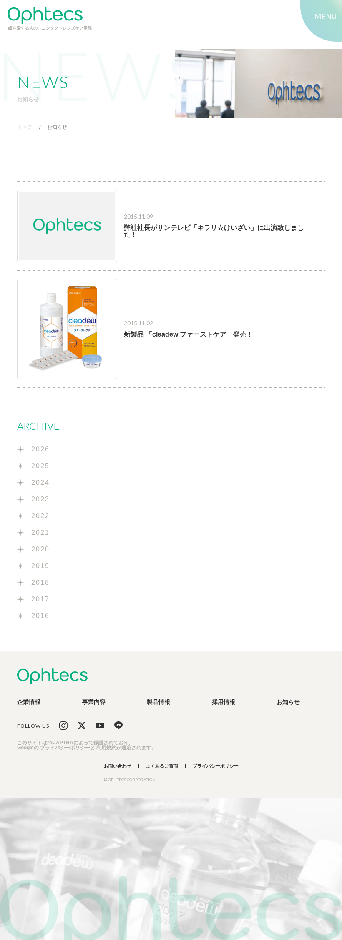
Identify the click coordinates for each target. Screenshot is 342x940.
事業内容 (94, 702)
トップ (24, 127)
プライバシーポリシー (65, 748)
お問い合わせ (117, 766)
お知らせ (57, 127)
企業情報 (28, 702)
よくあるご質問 (162, 766)
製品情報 (158, 702)
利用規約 (106, 748)
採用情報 (223, 702)
